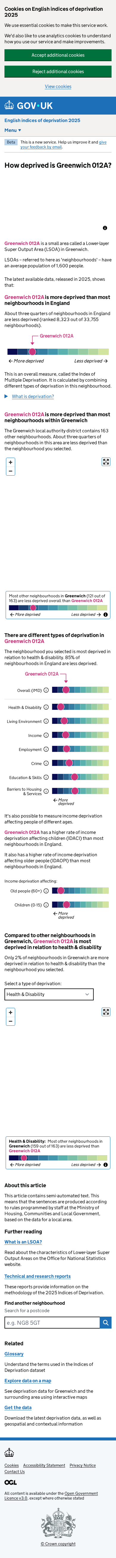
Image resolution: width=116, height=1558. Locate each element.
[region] (58, 205)
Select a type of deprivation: (33, 983)
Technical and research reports (37, 1276)
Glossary (13, 1354)
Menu (10, 130)
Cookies (11, 1465)
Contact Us (14, 1471)
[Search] (106, 1323)
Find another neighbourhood (34, 1303)
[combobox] (52, 1323)
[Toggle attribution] (105, 228)
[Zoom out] (10, 471)
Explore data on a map (27, 1380)
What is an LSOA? (23, 1242)
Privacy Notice (83, 1465)
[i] (46, 690)
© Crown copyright (58, 1543)
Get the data (18, 1407)
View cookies (58, 86)
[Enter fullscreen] (106, 461)
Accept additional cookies (58, 55)
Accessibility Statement (44, 1465)
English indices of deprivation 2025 (42, 120)
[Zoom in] (10, 462)
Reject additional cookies (58, 71)
